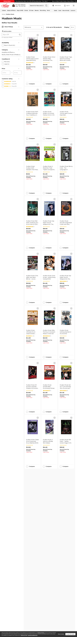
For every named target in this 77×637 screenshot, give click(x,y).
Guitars (4, 10)
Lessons (73, 10)
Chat (17, 6)
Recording (43, 10)
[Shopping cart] (73, 6)
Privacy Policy (41, 632)
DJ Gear (31, 10)
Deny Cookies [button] (61, 634)
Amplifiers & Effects (8, 52)
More (48, 10)
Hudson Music (10, 14)
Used (59, 10)
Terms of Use (24, 635)
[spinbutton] (6, 72)
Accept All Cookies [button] (70, 634)
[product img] (32, 44)
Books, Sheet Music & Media (11, 54)
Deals (55, 10)
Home (3, 14)
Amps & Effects (11, 10)
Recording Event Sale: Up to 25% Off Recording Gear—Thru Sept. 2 (32, 1)
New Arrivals (65, 10)
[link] (32, 58)
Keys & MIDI (20, 10)
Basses (37, 10)
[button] (19, 6)
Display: (66, 27)
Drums (26, 10)
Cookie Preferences (32, 635)
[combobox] (33, 27)
